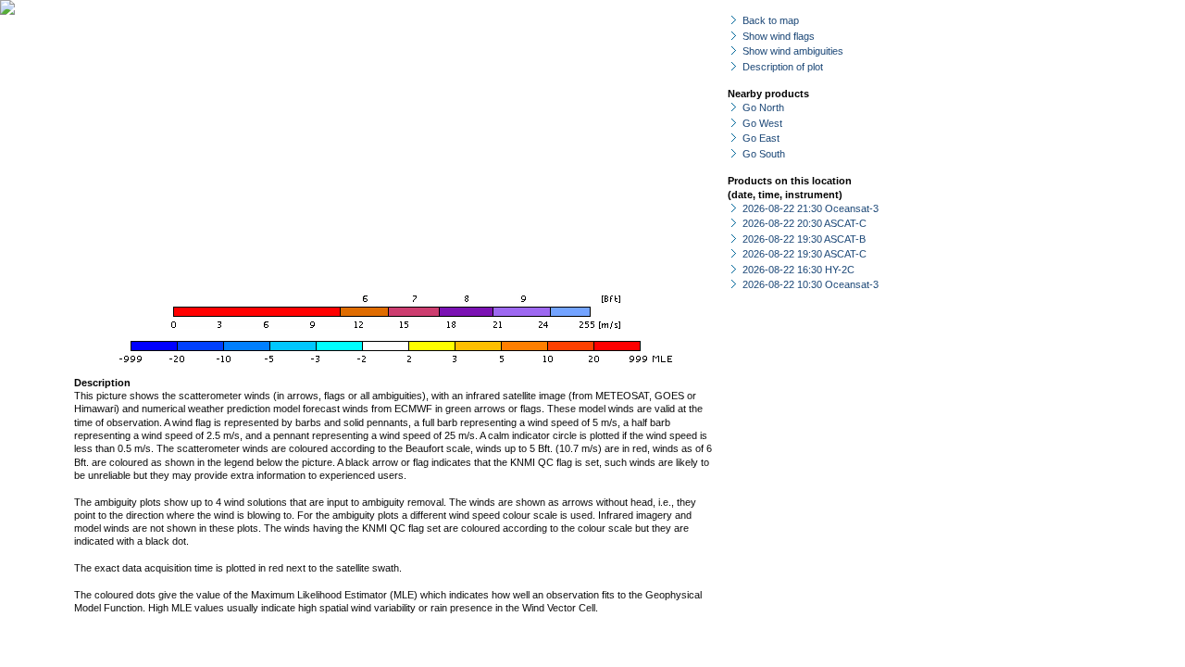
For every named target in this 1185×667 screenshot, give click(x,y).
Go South (763, 153)
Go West (762, 123)
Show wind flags (778, 36)
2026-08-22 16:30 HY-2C (798, 269)
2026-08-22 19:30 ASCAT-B (804, 239)
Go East (761, 138)
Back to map (770, 20)
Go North (763, 107)
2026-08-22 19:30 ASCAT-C (804, 253)
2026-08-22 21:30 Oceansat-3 (810, 208)
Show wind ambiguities (792, 51)
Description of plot (782, 66)
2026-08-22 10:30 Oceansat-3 (810, 284)
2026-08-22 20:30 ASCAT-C (804, 223)
